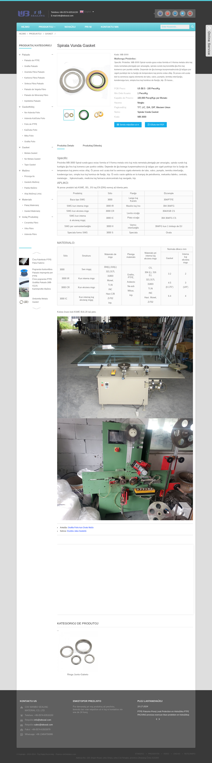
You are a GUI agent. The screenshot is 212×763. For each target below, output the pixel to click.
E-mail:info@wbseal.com (62, 16)
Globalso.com (70, 754)
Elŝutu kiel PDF (157, 125)
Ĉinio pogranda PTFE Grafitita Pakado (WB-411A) (42, 282)
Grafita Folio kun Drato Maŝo (81, 527)
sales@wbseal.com (43, 724)
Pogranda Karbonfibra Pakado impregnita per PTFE (42, 272)
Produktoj (35, 34)
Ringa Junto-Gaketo (66, 632)
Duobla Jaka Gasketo (76, 531)
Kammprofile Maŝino (41, 289)
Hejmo (22, 34)
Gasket (49, 34)
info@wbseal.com (42, 720)
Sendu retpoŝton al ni (129, 125)
